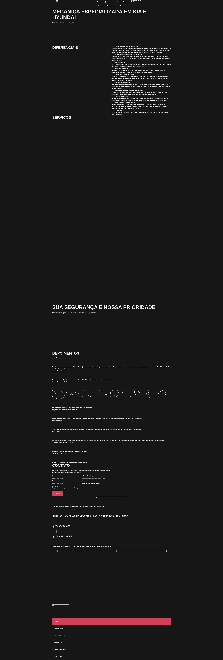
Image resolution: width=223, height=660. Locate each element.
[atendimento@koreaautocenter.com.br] (55, 541)
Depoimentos (111, 6)
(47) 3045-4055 (61, 526)
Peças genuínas (120, 62)
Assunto (84, 481)
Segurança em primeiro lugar (125, 102)
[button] (141, 47)
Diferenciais (121, 2)
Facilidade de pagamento (123, 82)
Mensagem (55, 486)
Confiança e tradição (122, 96)
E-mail (54, 481)
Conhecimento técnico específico (126, 46)
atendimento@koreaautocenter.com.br (82, 546)
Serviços (101, 6)
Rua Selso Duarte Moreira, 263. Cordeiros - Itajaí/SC (90, 516)
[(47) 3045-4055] (55, 521)
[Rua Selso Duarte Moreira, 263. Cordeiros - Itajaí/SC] (55, 511)
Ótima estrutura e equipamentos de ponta (129, 90)
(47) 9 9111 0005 (62, 536)
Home (99, 2)
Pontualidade (119, 110)
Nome (54, 476)
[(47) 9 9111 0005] (55, 531)
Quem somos (109, 2)
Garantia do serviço (121, 68)
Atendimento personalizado (124, 74)
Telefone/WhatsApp (88, 476)
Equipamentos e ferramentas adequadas (128, 54)
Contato (122, 6)
